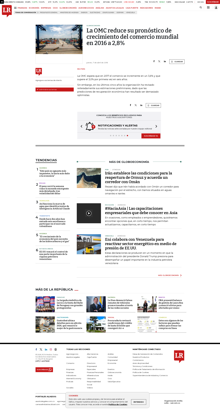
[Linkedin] (165, 61)
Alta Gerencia (92, 354)
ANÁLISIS (100, 8)
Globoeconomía (114, 372)
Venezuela (130, 12)
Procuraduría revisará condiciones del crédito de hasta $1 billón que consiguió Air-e (120, 324)
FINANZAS (22, 8)
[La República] (7, 11)
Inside (110, 375)
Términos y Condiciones (142, 366)
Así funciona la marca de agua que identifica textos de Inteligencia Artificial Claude (54, 206)
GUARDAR (178, 62)
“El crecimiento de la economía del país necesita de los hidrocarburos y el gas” (54, 239)
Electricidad (95, 12)
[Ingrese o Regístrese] (216, 7)
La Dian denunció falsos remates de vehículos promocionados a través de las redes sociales (120, 304)
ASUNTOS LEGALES (115, 8)
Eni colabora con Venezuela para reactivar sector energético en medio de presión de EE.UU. (140, 243)
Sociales (69, 388)
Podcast (69, 382)
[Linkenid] (47, 350)
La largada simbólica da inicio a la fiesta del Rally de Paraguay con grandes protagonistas (70, 304)
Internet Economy (73, 378)
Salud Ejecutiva (114, 382)
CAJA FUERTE (132, 8)
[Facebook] (154, 61)
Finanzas (69, 372)
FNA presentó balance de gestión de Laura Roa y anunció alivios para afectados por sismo (171, 304)
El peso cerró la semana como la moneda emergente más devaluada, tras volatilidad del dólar (54, 190)
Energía (84, 12)
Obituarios (91, 378)
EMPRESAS (46, 8)
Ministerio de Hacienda (69, 12)
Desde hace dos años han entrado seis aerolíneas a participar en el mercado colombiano (52, 223)
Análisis (111, 354)
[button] (80, 127)
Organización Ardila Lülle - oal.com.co (173, 402)
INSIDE (158, 8)
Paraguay (61, 297)
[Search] (200, 7)
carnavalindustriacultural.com (48, 404)
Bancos (162, 297)
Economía (112, 363)
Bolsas (42, 183)
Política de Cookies (117, 404)
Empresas (70, 369)
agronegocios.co (64, 401)
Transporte (44, 216)
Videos (90, 388)
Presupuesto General (49, 12)
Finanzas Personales (95, 372)
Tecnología (44, 201)
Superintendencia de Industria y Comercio (150, 375)
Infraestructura (93, 375)
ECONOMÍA (34, 8)
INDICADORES (146, 8)
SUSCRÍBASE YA (151, 136)
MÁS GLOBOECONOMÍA (168, 275)
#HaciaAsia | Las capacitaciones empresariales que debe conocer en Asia (141, 210)
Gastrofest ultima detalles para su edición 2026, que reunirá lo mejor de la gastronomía (69, 324)
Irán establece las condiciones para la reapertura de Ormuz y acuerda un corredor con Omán (138, 177)
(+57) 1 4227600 (42, 361)
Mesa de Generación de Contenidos (148, 354)
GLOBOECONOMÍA (68, 8)
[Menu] (16, 8)
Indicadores (71, 375)
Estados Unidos (46, 249)
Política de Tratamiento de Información (149, 369)
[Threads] (56, 350)
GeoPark (120, 12)
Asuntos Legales (73, 357)
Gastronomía (62, 317)
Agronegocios (72, 354)
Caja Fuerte (92, 357)
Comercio (163, 317)
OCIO (55, 8)
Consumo (70, 363)
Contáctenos (138, 360)
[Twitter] (159, 61)
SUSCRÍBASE (213, 2)
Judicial (111, 317)
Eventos (111, 369)
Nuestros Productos (141, 357)
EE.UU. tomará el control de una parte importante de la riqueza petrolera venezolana (53, 255)
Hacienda (43, 168)
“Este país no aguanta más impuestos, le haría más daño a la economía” (54, 173)
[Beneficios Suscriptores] (208, 7)
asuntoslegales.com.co (45, 401)
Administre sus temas (48, 89)
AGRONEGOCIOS (86, 8)
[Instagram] (52, 350)
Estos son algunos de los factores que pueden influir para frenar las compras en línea (171, 324)
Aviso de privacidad (141, 363)
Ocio (110, 378)
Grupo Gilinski (108, 12)
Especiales (91, 369)
